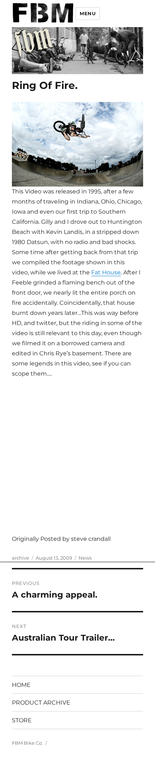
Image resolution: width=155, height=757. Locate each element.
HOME (21, 684)
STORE (22, 720)
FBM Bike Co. (27, 743)
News (85, 558)
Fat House (106, 272)
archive (20, 558)
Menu (88, 13)
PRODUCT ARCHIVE (41, 702)
